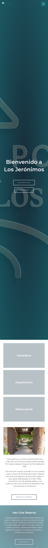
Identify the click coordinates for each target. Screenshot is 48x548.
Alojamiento (24, 382)
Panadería (24, 355)
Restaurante (24, 409)
